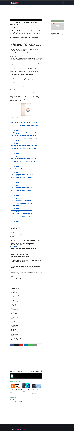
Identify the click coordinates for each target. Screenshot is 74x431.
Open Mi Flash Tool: (13, 246)
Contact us (28, 0)
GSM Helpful (12, 27)
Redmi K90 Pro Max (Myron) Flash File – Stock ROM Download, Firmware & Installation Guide (36, 391)
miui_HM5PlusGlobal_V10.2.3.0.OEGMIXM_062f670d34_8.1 (22, 174)
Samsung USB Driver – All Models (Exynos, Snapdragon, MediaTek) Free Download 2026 (57, 32)
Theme (24, 429)
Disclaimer (25, 0)
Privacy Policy (13, 0)
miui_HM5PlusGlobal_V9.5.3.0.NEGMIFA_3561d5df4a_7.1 (21, 210)
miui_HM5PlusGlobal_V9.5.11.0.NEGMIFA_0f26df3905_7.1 (21, 200)
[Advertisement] (37, 11)
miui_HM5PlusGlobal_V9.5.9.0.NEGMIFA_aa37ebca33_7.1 (21, 203)
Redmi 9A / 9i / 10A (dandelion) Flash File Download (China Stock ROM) (15, 390)
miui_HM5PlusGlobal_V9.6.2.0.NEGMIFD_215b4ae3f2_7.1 (21, 193)
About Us (22, 0)
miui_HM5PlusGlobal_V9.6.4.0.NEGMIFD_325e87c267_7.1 (21, 187)
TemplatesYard (17, 429)
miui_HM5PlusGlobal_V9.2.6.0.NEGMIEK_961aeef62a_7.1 (21, 216)
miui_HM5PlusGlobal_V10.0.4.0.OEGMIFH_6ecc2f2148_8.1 (21, 180)
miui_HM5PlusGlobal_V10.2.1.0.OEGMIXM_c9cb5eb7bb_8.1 (21, 177)
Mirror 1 (14, 127)
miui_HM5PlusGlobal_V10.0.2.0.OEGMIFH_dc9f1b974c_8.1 (21, 184)
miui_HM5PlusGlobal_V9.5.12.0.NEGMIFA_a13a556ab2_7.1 (21, 197)
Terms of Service (18, 0)
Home (10, 0)
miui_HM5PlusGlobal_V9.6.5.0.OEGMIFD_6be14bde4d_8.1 (21, 190)
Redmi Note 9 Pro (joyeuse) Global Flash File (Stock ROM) (25, 390)
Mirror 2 (17, 127)
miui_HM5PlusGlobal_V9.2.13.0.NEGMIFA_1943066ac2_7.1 (21, 213)
